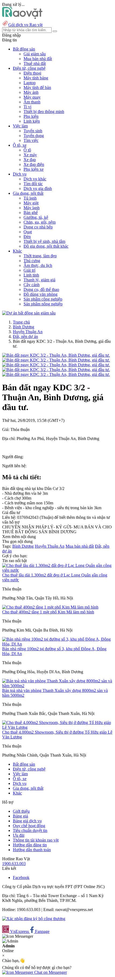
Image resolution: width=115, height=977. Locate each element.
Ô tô (27, 150)
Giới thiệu (21, 811)
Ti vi (27, 106)
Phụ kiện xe (34, 169)
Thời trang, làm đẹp (40, 256)
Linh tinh (31, 275)
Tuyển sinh (33, 131)
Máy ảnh (31, 92)
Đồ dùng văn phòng (40, 294)
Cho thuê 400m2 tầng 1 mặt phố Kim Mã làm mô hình (48, 612)
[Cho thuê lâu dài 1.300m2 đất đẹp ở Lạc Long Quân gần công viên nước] (57, 570)
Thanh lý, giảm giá (39, 280)
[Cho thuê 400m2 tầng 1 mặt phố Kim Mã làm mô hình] (50, 607)
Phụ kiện (31, 116)
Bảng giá (20, 816)
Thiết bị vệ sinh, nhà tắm (44, 241)
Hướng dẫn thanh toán (32, 849)
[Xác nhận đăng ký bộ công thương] (33, 918)
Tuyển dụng (34, 135)
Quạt (28, 231)
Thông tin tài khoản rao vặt (36, 840)
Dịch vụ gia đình (38, 188)
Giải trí (29, 270)
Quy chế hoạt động (29, 825)
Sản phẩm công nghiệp (43, 299)
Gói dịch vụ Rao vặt (25, 24)
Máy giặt (31, 203)
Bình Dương (23, 327)
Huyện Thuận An (28, 331)
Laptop (30, 82)
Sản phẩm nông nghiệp (43, 304)
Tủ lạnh (30, 198)
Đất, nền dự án (25, 336)
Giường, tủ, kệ (36, 217)
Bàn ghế (31, 212)
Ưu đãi (18, 835)
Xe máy (30, 155)
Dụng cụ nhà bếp (38, 227)
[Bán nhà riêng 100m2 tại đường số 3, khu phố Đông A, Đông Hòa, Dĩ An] (57, 644)
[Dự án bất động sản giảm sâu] (29, 313)
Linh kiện (32, 121)
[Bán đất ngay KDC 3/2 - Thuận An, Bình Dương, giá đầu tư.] (56, 355)
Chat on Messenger (50, 972)
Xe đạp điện (34, 164)
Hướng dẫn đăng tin (30, 845)
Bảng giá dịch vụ (27, 821)
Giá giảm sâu (35, 54)
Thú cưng (32, 260)
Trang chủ (21, 322)
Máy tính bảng (36, 78)
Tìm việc (31, 140)
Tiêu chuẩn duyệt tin (30, 830)
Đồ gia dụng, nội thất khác (46, 246)
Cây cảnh (32, 284)
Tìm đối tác (33, 183)
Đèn (27, 236)
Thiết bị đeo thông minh (44, 111)
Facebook (21, 877)
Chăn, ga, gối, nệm (40, 222)
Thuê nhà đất (35, 63)
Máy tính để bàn (37, 87)
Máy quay (32, 97)
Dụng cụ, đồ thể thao (41, 289)
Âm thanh (32, 102)
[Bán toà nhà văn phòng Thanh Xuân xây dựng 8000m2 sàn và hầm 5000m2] (57, 685)
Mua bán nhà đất (38, 58)
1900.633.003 (14, 863)
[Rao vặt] (22, 17)
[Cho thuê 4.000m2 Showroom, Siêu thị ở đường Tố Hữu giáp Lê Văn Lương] (57, 727)
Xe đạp (30, 159)
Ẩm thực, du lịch (38, 265)
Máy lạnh (32, 207)
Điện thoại (32, 73)
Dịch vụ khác (35, 179)
